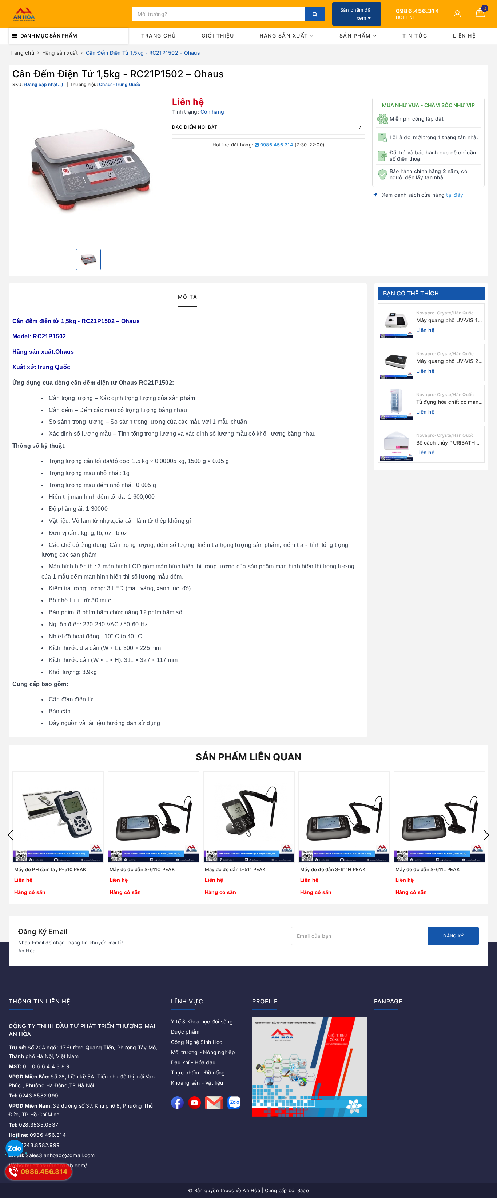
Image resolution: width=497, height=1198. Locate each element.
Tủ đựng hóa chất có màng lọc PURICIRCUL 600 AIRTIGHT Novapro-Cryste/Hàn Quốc (449, 402)
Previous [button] (10, 835)
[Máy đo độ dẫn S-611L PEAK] (439, 817)
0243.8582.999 (34, 1095)
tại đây (454, 195)
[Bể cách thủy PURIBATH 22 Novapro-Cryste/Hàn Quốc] (396, 444)
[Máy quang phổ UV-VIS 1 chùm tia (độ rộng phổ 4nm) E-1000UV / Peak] (396, 321)
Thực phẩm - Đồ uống (198, 1072)
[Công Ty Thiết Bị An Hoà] (68, 14)
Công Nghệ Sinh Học (197, 1042)
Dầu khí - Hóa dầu (193, 1062)
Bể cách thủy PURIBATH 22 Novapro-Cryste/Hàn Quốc (445, 442)
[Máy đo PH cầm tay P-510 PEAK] (58, 817)
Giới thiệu (218, 35)
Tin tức (415, 35)
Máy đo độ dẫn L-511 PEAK (235, 869)
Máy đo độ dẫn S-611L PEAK (427, 869)
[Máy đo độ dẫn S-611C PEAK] (153, 817)
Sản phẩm (356, 35)
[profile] (309, 1067)
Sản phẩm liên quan (249, 757)
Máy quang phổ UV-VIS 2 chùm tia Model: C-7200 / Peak (447, 361)
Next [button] (486, 835)
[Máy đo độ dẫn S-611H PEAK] (344, 817)
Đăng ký (453, 936)
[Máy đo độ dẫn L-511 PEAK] (249, 817)
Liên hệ (464, 35)
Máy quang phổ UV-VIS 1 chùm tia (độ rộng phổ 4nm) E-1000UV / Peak (447, 320)
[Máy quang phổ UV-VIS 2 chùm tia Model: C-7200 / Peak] (396, 362)
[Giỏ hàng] (480, 15)
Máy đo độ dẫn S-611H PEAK (333, 869)
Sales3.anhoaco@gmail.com (52, 1155)
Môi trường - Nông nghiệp (203, 1052)
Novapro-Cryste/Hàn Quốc (445, 313)
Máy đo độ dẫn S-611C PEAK (142, 869)
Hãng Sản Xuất (284, 35)
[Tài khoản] (457, 13)
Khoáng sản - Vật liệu (197, 1083)
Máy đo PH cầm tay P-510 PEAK (50, 869)
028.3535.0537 (34, 1124)
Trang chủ (158, 35)
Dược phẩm (185, 1032)
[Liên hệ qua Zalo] (14, 1149)
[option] (88, 170)
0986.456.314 (276, 145)
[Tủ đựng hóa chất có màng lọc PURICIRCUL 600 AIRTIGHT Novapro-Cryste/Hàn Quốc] (396, 403)
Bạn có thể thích (411, 293)
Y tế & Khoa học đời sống (202, 1021)
